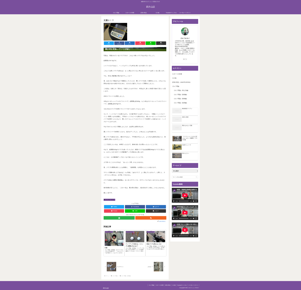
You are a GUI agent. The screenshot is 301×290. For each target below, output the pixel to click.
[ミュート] (193, 201)
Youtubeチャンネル (182, 285)
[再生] (174, 201)
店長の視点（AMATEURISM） (181, 82)
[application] (185, 195)
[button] (161, 43)
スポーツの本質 (177, 74)
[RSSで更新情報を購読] (150, 218)
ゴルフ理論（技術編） (181, 94)
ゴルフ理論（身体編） (181, 98)
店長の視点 (168, 285)
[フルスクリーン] (196, 201)
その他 (174, 78)
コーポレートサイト (193, 285)
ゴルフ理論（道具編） (110, 199)
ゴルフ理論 (175, 86)
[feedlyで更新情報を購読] (119, 218)
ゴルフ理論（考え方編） (181, 90)
